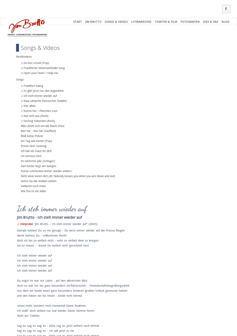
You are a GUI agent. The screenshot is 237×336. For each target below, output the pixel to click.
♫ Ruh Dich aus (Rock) (34, 116)
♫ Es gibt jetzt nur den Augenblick (42, 90)
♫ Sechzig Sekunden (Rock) (38, 121)
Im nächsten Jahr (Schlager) (38, 161)
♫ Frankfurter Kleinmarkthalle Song (43, 68)
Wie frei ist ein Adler (33, 191)
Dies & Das (210, 21)
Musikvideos (24, 56)
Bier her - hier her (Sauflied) (38, 131)
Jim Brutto (93, 21)
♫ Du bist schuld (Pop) (35, 63)
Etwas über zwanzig (33, 146)
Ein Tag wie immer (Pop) (36, 141)
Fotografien (190, 21)
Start (77, 21)
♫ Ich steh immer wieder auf (39, 96)
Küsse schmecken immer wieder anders (46, 171)
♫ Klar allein (28, 106)
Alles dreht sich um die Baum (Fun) (42, 126)
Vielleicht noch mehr (33, 186)
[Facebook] (226, 9)
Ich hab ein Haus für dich (36, 151)
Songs (20, 79)
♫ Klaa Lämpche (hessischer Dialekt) (44, 101)
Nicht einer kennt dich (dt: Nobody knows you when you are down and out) (68, 176)
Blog (225, 21)
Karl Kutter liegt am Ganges (38, 166)
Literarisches (141, 21)
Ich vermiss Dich (31, 156)
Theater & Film (166, 21)
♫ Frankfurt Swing (32, 85)
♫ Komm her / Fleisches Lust (39, 111)
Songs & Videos (116, 21)
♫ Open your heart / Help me (39, 73)
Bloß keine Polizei (32, 136)
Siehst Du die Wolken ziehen (38, 181)
